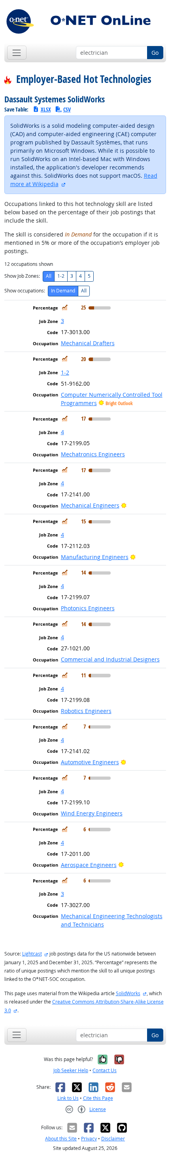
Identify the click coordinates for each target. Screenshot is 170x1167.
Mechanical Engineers (90, 505)
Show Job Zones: (22, 276)
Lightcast (32, 953)
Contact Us (105, 1070)
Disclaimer (113, 1138)
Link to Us (68, 1098)
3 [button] (62, 321)
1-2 (60, 276)
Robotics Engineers (86, 711)
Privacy (89, 1138)
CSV (67, 109)
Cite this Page (98, 1098)
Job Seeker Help (70, 1070)
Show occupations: (24, 290)
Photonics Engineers (88, 608)
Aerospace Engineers (89, 865)
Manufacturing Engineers (94, 557)
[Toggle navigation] (16, 53)
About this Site (61, 1138)
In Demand (63, 290)
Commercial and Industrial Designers (110, 659)
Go (155, 52)
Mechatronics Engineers (93, 454)
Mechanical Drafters (88, 343)
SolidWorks (128, 993)
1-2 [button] (65, 372)
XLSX (46, 109)
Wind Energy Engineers (92, 813)
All (48, 276)
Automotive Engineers (90, 762)
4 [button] (62, 432)
